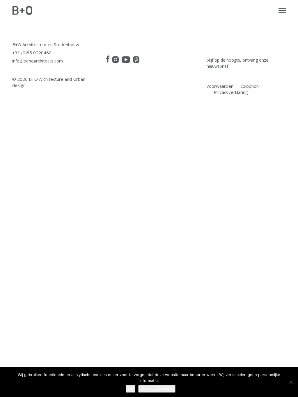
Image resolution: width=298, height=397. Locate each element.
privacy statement (157, 389)
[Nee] (291, 382)
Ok (130, 389)
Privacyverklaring (231, 92)
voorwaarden (220, 86)
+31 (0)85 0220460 (32, 53)
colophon (250, 86)
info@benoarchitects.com (37, 61)
